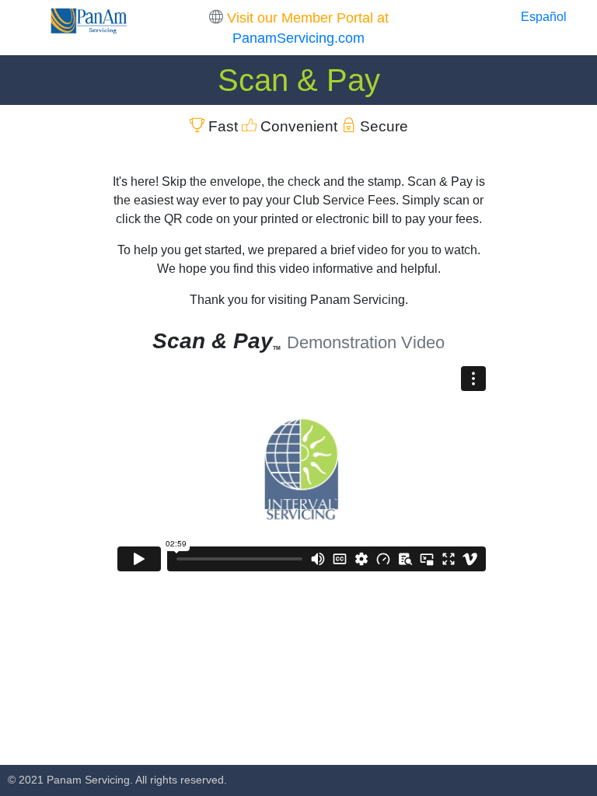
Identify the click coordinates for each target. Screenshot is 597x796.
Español (544, 16)
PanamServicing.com (298, 38)
